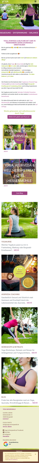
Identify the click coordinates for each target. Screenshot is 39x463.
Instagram (7, 434)
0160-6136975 (7, 422)
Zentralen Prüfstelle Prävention (26, 92)
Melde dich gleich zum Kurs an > (19, 117)
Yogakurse (25, 82)
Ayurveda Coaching (14, 84)
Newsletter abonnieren (9, 440)
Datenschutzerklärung (12, 459)
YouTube (7, 432)
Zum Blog (19, 193)
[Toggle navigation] (35, 1)
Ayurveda (20, 64)
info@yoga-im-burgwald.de (11, 424)
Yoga (12, 64)
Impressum (19, 451)
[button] (3, 14)
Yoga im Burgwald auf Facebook (13, 430)
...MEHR (5, 151)
